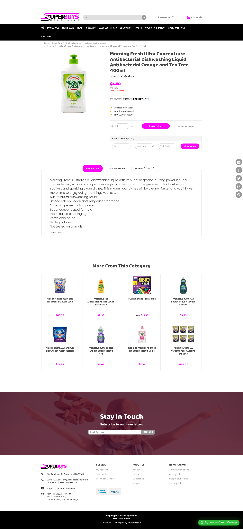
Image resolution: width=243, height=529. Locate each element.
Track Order (102, 474)
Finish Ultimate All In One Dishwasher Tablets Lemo (60, 300)
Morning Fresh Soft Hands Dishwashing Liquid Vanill (142, 349)
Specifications (117, 168)
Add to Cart (157, 126)
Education (126, 27)
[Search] (144, 17)
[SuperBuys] (60, 15)
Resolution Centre (105, 478)
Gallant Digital (134, 522)
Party (138, 27)
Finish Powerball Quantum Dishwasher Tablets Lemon (60, 349)
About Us (137, 469)
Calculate (191, 146)
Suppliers (137, 483)
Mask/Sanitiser (176, 27)
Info (147, 99)
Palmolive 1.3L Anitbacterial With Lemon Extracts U (100, 302)
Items (194, 17)
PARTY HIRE (47, 36)
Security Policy (176, 483)
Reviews (139, 168)
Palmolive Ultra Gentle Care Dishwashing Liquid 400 (100, 351)
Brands (160, 27)
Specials (150, 27)
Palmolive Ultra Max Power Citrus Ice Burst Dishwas (183, 302)
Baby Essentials (108, 27)
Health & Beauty (86, 27)
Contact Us (138, 478)
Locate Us (137, 474)
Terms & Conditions (179, 469)
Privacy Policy (176, 474)
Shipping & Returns (178, 478)
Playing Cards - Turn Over (142, 299)
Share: (114, 76)
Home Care (68, 27)
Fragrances (52, 27)
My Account (102, 469)
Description (92, 168)
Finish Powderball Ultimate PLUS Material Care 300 (183, 351)
